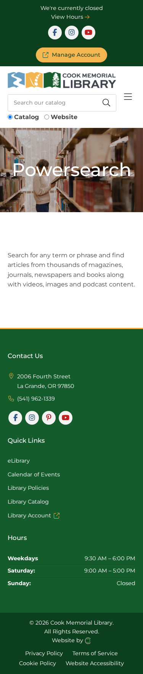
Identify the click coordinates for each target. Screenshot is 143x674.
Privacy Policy (44, 653)
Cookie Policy (37, 662)
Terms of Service (95, 653)
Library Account (29, 515)
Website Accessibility (95, 662)
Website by (68, 640)
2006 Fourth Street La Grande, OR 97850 (45, 381)
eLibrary (19, 460)
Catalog (26, 117)
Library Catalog (28, 501)
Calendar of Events (34, 474)
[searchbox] (62, 102)
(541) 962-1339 (36, 398)
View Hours (68, 16)
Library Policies (28, 487)
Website (64, 117)
